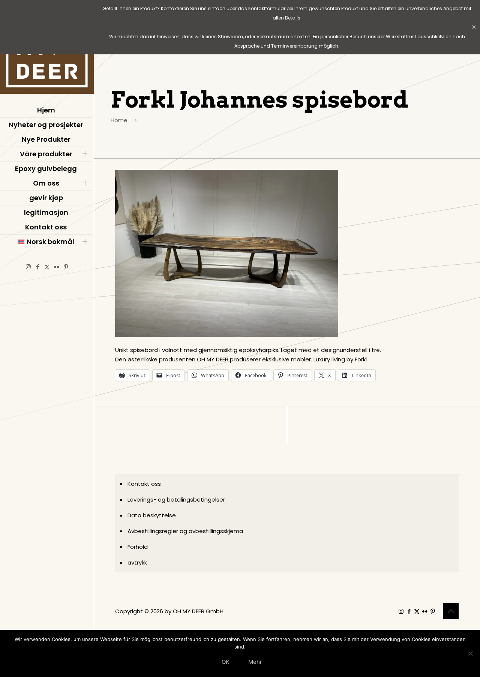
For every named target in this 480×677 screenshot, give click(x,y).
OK (226, 661)
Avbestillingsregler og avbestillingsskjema (185, 531)
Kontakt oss (144, 484)
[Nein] (470, 653)
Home (119, 120)
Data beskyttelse (152, 515)
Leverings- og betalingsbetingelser (176, 499)
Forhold (138, 547)
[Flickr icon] (56, 267)
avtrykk (137, 562)
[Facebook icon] (37, 267)
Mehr (255, 661)
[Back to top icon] (451, 611)
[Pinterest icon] (66, 267)
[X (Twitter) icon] (47, 267)
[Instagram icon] (28, 267)
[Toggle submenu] (85, 154)
